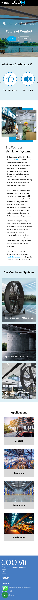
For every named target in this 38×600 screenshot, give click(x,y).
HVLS (16, 160)
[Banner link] (19, 300)
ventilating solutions (13, 257)
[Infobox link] (19, 595)
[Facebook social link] (4, 571)
